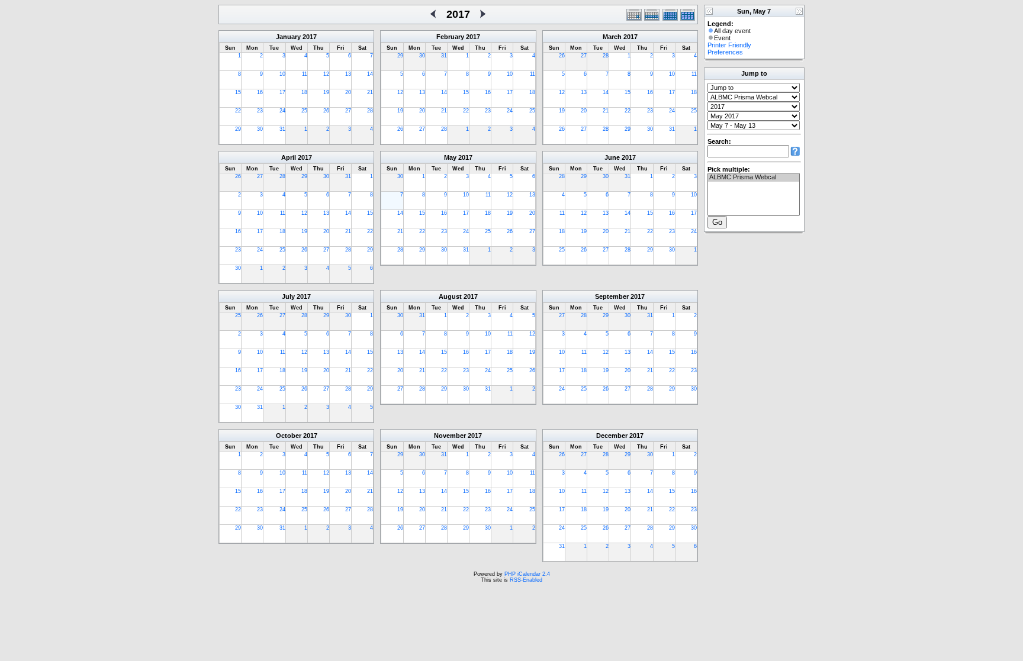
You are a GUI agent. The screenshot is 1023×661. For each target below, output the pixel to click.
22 (238, 111)
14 (370, 74)
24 (282, 111)
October (288, 435)
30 (260, 129)
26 (326, 111)
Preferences (725, 52)
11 (304, 74)
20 (348, 92)
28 (370, 111)
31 (282, 129)
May (450, 157)
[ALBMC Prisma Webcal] (753, 177)
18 (304, 92)
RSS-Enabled (526, 580)
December (612, 435)
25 (304, 111)
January (288, 36)
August (450, 296)
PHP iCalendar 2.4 (527, 574)
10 (282, 74)
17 (282, 92)
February (450, 36)
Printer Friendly (729, 45)
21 (370, 92)
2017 (310, 36)
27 (348, 111)
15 (238, 92)
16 (260, 92)
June (612, 157)
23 (260, 111)
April (288, 157)
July (288, 296)
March (612, 36)
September (612, 296)
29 (238, 129)
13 (348, 74)
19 (326, 92)
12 (326, 74)
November (450, 435)
